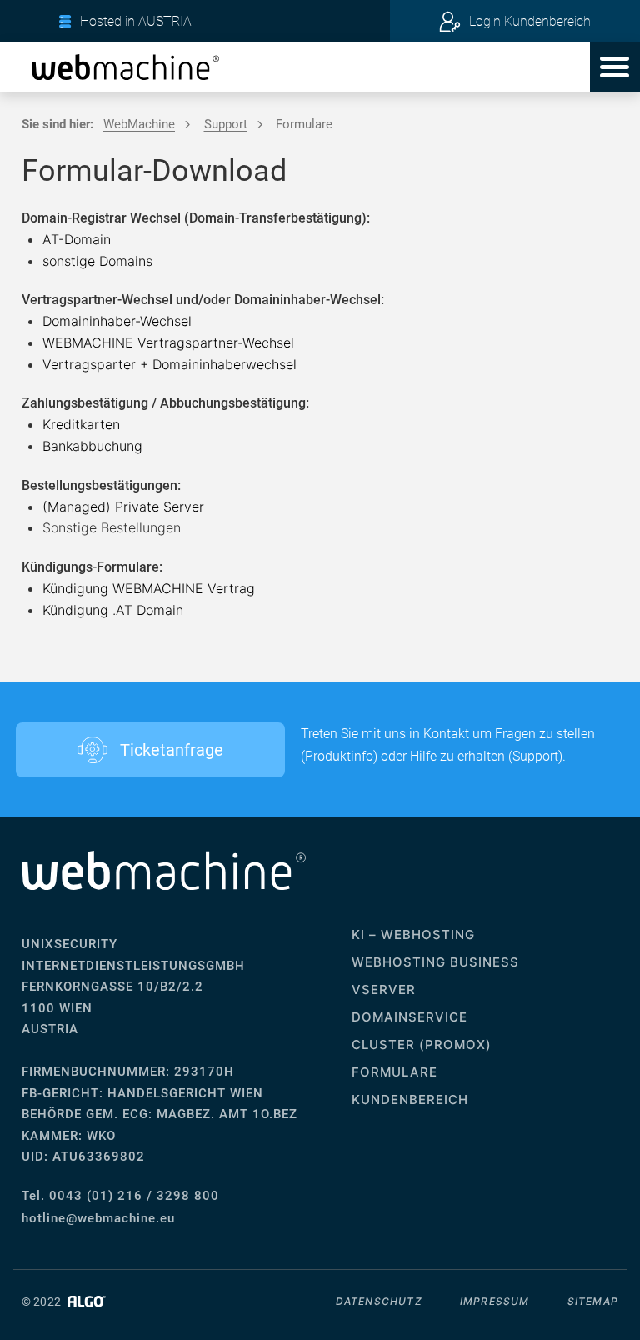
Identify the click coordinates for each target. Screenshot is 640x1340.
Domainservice (410, 1017)
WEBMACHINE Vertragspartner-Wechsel (168, 342)
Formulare (395, 1072)
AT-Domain (76, 239)
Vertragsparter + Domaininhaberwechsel (169, 364)
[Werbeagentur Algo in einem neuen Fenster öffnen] (84, 1301)
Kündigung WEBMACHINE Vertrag (148, 588)
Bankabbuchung (92, 446)
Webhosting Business (435, 962)
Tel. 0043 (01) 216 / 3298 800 (120, 1195)
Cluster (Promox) (422, 1044)
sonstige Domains (97, 260)
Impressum (495, 1301)
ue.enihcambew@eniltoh (98, 1218)
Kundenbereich (410, 1100)
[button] (615, 67)
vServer (384, 990)
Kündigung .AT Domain (112, 610)
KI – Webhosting (413, 934)
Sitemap (593, 1301)
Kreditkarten (81, 424)
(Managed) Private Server (123, 506)
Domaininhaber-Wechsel (117, 320)
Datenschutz (379, 1301)
